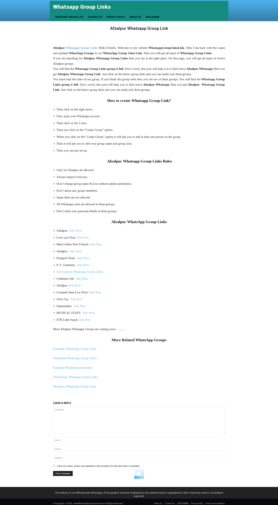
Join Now (75, 230)
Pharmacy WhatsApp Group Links (74, 386)
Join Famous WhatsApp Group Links (79, 271)
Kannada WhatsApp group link (72, 367)
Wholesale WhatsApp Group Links (75, 358)
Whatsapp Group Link (81, 47)
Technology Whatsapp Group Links (75, 377)
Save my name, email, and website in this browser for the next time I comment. (98, 466)
